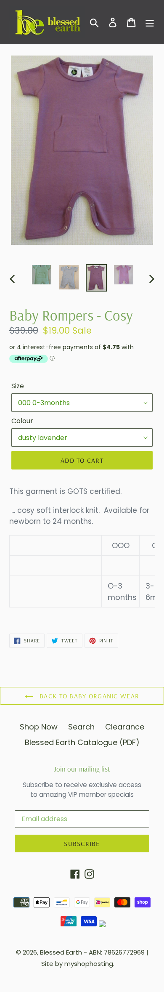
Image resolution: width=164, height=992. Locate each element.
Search (81, 726)
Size (17, 386)
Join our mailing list (82, 769)
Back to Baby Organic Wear (88, 696)
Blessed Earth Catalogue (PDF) (82, 742)
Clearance (124, 726)
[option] (42, 274)
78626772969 (124, 952)
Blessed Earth (61, 952)
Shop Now (39, 726)
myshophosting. (89, 963)
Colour (22, 421)
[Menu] (149, 22)
